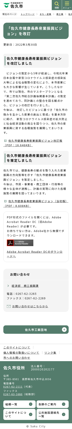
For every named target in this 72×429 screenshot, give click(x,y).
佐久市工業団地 (36, 330)
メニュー (67, 7)
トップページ (28, 14)
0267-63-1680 (13, 394)
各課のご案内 (48, 404)
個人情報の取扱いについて (21, 353)
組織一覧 (11, 404)
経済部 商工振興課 (25, 286)
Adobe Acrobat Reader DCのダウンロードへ (34, 254)
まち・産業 (45, 14)
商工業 (59, 14)
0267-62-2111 (13, 386)
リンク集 (50, 353)
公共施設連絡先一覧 (49, 414)
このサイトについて (16, 347)
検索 (57, 7)
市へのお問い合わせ (16, 358)
